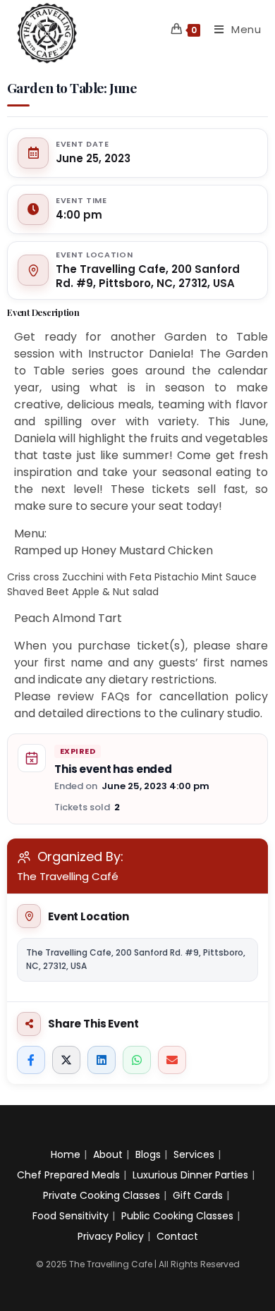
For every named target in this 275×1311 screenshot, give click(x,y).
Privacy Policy (111, 1236)
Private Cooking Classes (101, 1195)
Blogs (148, 1154)
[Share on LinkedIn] (101, 1060)
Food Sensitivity (70, 1216)
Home (65, 1154)
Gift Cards (198, 1195)
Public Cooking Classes (177, 1216)
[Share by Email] (172, 1060)
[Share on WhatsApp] (137, 1060)
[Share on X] (66, 1060)
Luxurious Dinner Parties (190, 1175)
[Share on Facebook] (31, 1060)
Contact (177, 1236)
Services (193, 1154)
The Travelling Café (67, 877)
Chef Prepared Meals (68, 1175)
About (108, 1154)
